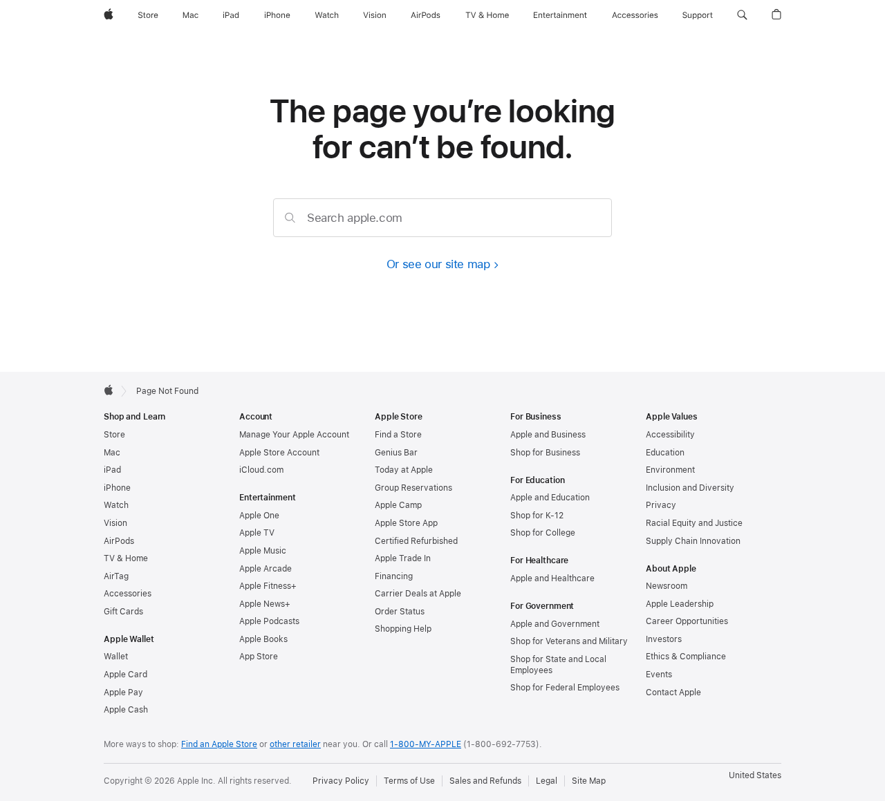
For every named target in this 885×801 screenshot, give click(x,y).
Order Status (400, 611)
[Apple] (108, 390)
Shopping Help (403, 629)
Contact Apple (673, 692)
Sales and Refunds (485, 781)
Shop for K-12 (536, 515)
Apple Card (125, 674)
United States (755, 775)
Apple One (259, 515)
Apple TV (256, 533)
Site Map (589, 781)
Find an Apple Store (219, 744)
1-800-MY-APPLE (425, 744)
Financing (394, 576)
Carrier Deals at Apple (418, 594)
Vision (115, 523)
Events (659, 674)
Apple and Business (548, 435)
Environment (670, 470)
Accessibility (670, 435)
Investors (664, 639)
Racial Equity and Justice (694, 523)
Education (665, 453)
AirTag (116, 576)
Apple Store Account (279, 453)
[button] (742, 15)
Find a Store (398, 435)
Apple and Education (550, 497)
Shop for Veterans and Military (569, 641)
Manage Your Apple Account (294, 435)
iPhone (117, 488)
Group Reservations (413, 488)
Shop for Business (545, 453)
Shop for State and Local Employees (558, 664)
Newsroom (666, 586)
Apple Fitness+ (268, 586)
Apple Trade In (403, 558)
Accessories (127, 594)
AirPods (119, 541)
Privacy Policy (341, 781)
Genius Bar (396, 453)
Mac (112, 453)
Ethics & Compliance (686, 656)
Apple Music (262, 551)
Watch (116, 505)
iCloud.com (261, 470)
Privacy (661, 505)
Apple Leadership (680, 604)
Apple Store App (406, 523)
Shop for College (542, 533)
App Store (258, 656)
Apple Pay (123, 692)
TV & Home (126, 558)
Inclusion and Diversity (690, 488)
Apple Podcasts (269, 621)
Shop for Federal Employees (565, 687)
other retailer (295, 744)
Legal (546, 781)
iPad (112, 470)
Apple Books (263, 639)
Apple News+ (264, 604)
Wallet (116, 656)
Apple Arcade (265, 569)
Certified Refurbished (416, 541)
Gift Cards (123, 611)
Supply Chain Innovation (693, 541)
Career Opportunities (687, 621)
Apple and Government (554, 624)
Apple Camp (398, 505)
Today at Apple (404, 470)
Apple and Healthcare (552, 578)
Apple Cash (126, 710)
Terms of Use (409, 781)
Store (114, 435)
